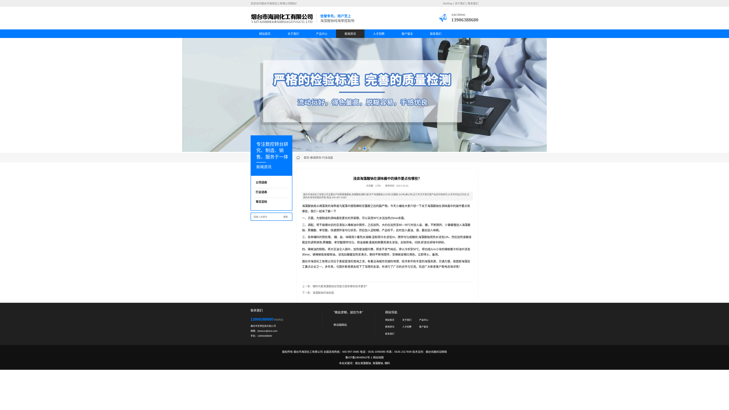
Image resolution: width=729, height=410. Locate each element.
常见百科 (261, 201)
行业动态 (327, 157)
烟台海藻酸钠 (363, 363)
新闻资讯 (350, 33)
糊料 (387, 363)
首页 (306, 157)
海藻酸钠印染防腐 (323, 292)
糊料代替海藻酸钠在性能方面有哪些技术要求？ (340, 286)
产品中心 (321, 33)
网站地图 (378, 357)
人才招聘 (378, 33)
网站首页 (265, 33)
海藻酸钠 (377, 363)
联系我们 (473, 3)
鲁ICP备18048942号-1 (358, 357)
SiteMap (448, 3)
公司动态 (261, 182)
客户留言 (407, 33)
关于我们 (460, 3)
